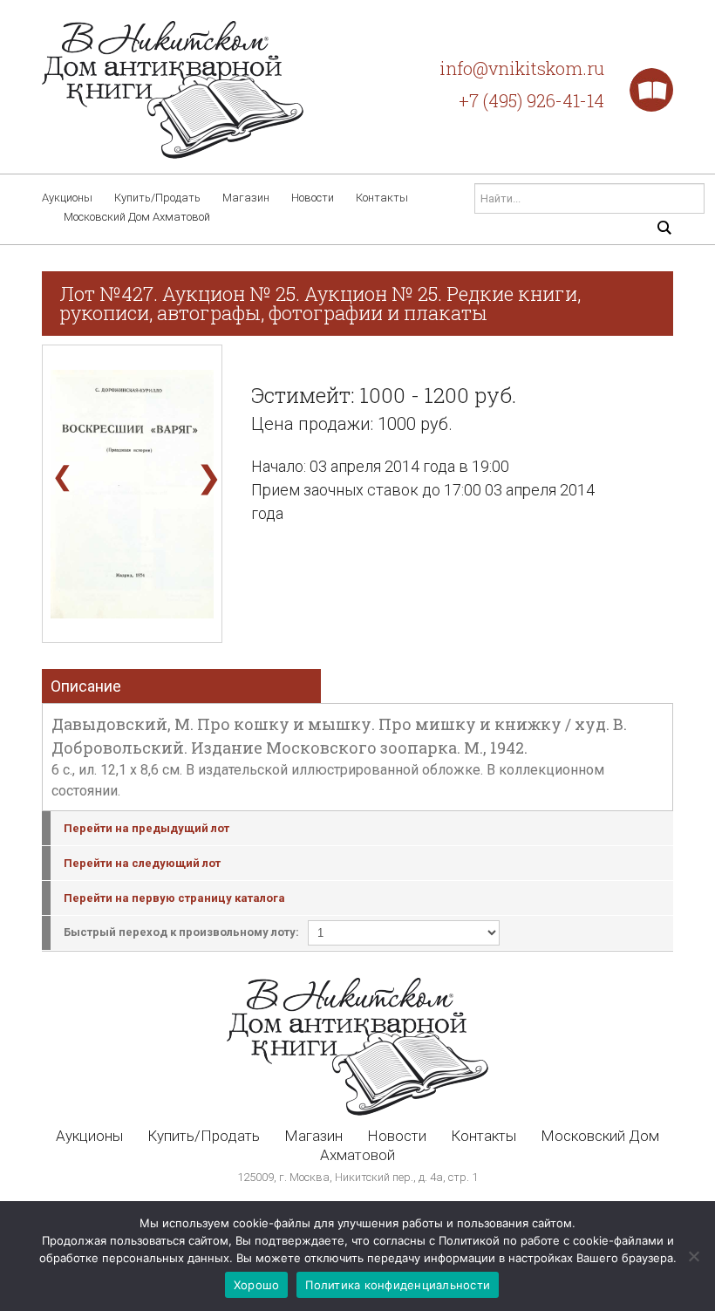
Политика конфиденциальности (397, 1285)
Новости (312, 197)
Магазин (245, 197)
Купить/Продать (157, 197)
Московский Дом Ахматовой (137, 216)
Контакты (382, 197)
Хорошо (257, 1285)
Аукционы (67, 197)
